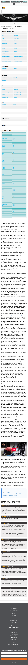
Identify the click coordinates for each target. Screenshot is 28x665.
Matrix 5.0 (14, 642)
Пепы (14, 3)
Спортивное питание (5, 1)
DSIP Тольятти (7, 492)
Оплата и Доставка (14, 610)
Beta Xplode (14, 640)
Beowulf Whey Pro (14, 639)
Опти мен (14, 646)
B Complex (14, 629)
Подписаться (14, 659)
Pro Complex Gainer (14, 627)
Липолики (25, 1)
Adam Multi (14, 632)
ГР (21, 1)
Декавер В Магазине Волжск (10, 495)
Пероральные (14, 1)
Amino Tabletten (14, 634)
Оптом (13, 613)
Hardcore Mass (14, 622)
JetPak (14, 624)
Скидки (14, 611)
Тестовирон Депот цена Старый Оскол (13, 493)
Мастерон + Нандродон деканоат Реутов (14, 315)
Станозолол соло (14, 620)
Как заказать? (14, 608)
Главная (14, 605)
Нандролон (14, 637)
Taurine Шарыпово (8, 491)
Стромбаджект (14, 630)
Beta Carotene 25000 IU (14, 644)
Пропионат (14, 625)
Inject (19, 1)
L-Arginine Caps (14, 635)
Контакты (14, 615)
